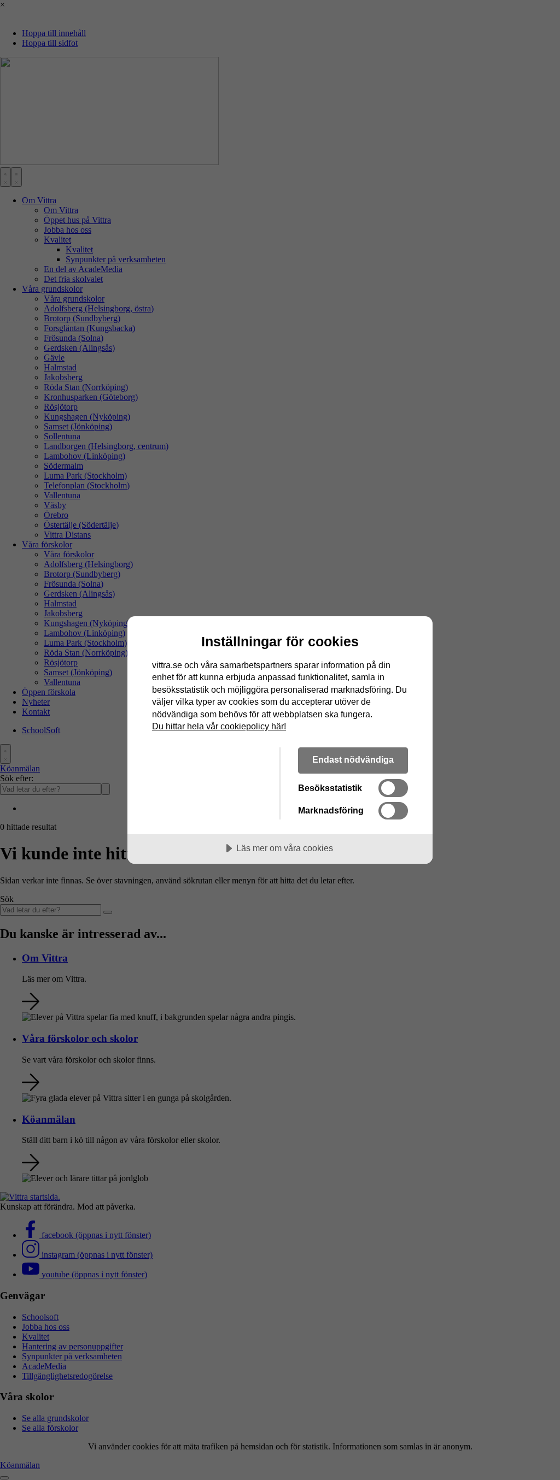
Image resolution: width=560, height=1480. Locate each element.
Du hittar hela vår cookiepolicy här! (219, 726)
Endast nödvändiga (353, 759)
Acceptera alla (207, 759)
